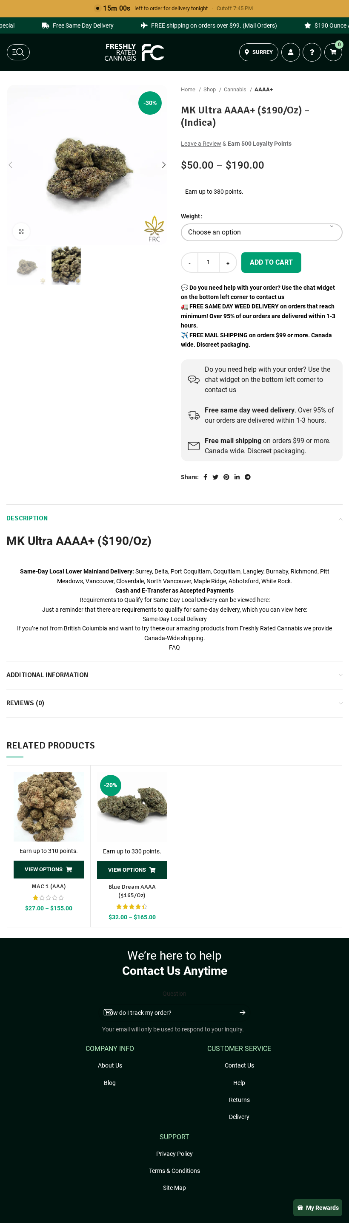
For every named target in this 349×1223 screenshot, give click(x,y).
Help (239, 1082)
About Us (110, 1065)
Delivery (239, 1116)
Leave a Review (201, 143)
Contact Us (239, 1065)
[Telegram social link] (247, 477)
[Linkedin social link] (237, 477)
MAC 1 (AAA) (48, 886)
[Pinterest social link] (226, 477)
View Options (44, 869)
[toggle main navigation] (18, 52)
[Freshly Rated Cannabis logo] (134, 52)
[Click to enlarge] (21, 231)
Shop (210, 89)
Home (189, 89)
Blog (110, 1082)
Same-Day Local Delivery (175, 619)
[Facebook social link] (205, 477)
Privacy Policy (174, 1153)
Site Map (174, 1187)
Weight (190, 216)
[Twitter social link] (215, 477)
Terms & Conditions (174, 1170)
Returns (239, 1099)
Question (174, 993)
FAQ (174, 647)
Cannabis (236, 89)
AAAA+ (264, 89)
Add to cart (271, 262)
